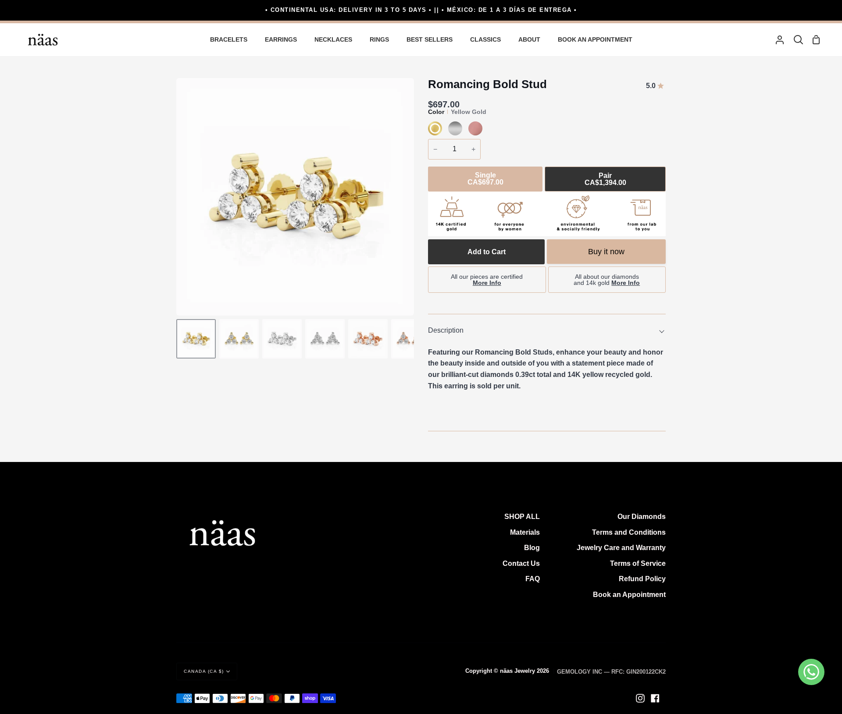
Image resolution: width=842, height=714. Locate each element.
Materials (525, 532)
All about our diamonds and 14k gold (607, 279)
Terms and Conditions (629, 532)
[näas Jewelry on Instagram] (640, 698)
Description (446, 330)
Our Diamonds (641, 516)
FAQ (532, 579)
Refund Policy (642, 579)
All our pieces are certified (487, 279)
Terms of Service (638, 563)
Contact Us (521, 563)
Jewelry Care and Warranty (621, 547)
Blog (532, 547)
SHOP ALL (522, 516)
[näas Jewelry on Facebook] (655, 698)
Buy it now (606, 251)
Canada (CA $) (204, 671)
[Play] (295, 196)
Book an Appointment (629, 594)
